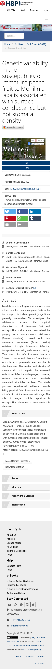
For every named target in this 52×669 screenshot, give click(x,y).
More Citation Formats (17, 461)
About (41, 656)
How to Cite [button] (18, 413)
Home (7, 44)
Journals (30, 656)
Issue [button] (15, 478)
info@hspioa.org (19, 625)
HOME (23, 10)
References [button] (18, 504)
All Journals (12, 546)
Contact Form (14, 566)
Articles (11, 538)
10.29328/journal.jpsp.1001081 (25, 189)
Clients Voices (14, 543)
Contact (39, 663)
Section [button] (16, 487)
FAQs (9, 555)
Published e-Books (16, 585)
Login (45, 10)
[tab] (26, 413)
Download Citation (15, 467)
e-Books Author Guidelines (20, 581)
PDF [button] (26, 163)
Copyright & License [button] (23, 496)
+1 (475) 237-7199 (20, 619)
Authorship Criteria (16, 593)
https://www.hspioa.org (31, 649)
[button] (10, 211)
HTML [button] (26, 168)
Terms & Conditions (17, 550)
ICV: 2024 (11, 10)
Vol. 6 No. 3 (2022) (36, 44)
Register (34, 10)
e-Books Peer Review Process (22, 589)
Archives (19, 44)
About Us (11, 535)
